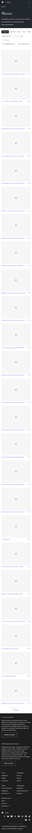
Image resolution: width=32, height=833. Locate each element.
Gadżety (20, 793)
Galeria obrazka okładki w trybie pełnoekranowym (14, 484)
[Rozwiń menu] (29, 2)
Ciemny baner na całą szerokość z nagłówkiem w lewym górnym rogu (14, 156)
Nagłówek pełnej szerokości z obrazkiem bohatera (14, 703)
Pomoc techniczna (6, 788)
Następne (16, 710)
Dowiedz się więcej (10, 735)
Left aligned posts (6, 539)
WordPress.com (6, 798)
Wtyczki (19, 778)
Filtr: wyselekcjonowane (9, 44)
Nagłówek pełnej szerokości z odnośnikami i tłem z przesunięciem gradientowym (14, 265)
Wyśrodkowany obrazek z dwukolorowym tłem (13, 128)
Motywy (19, 775)
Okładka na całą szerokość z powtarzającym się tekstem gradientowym (14, 210)
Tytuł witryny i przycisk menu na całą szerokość (13, 621)
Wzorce (3, 6)
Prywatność (4, 780)
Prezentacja (20, 773)
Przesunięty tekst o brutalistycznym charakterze (14, 375)
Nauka (3, 785)
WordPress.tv (5, 793)
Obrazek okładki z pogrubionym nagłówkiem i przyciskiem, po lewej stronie (14, 429)
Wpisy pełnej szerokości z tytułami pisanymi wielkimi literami (14, 511)
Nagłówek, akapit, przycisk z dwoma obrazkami (13, 293)
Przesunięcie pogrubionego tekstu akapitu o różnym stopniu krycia (14, 347)
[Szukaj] (21, 36)
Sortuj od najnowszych (23, 44)
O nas (3, 773)
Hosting (3, 778)
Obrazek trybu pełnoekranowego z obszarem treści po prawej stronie (14, 402)
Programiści (4, 791)
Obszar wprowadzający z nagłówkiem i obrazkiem (14, 74)
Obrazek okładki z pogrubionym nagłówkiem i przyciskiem (14, 457)
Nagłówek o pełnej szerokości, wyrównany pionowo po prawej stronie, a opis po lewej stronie (14, 238)
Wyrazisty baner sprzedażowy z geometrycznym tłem (14, 320)
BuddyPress (5, 806)
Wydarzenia (20, 788)
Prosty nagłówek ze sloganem (9, 676)
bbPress (4, 803)
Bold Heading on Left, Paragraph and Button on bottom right (14, 183)
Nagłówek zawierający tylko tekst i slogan (12, 594)
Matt (3, 801)
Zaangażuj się (20, 785)
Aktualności (4, 775)
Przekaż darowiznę (23, 791)
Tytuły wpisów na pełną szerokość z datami (12, 566)
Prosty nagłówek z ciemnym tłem (10, 648)
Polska (7, 813)
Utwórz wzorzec (8, 763)
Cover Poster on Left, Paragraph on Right (12, 101)
